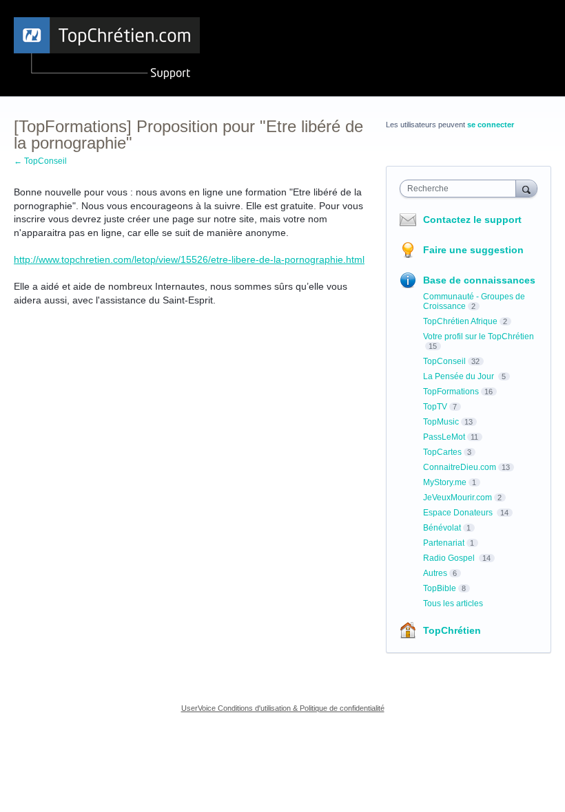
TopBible (439, 588)
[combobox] (461, 188)
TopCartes (442, 452)
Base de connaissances (479, 280)
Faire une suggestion (473, 249)
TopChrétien (452, 630)
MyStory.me (444, 482)
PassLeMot (444, 437)
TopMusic (441, 422)
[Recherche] (526, 188)
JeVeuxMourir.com (457, 497)
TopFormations (451, 391)
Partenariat (443, 543)
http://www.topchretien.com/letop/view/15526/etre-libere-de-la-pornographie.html (189, 259)
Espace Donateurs (459, 512)
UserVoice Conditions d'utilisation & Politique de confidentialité (282, 708)
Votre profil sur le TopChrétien (478, 336)
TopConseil (444, 361)
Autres (435, 573)
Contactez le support (472, 219)
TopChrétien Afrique (460, 321)
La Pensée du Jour (459, 376)
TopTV (435, 407)
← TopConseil (40, 161)
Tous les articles (453, 603)
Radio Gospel (450, 558)
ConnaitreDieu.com (459, 467)
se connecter (490, 124)
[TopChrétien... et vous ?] (107, 48)
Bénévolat (442, 528)
